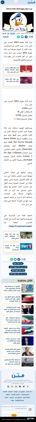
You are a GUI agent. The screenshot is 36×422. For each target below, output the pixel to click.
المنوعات (12, 34)
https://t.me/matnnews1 (20, 226)
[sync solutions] (30, 420)
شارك (30, 37)
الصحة (6, 397)
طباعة (5, 37)
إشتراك (14, 415)
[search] (2, 2)
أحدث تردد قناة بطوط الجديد (18, 267)
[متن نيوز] (31, 2)
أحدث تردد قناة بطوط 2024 (18, 274)
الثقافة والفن (26, 397)
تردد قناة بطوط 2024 (18, 270)
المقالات (8, 395)
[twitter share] (22, 36)
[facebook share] (26, 36)
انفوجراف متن (18, 397)
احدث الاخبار (29, 392)
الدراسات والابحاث (15, 395)
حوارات (12, 400)
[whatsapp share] (18, 36)
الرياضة (15, 392)
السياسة (10, 392)
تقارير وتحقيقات (25, 395)
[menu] (16, 2)
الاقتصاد (5, 392)
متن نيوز (4, 33)
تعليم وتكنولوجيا (19, 400)
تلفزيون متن (22, 392)
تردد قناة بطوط (18, 263)
